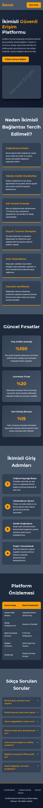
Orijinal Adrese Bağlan (15, 59)
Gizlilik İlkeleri (9, 790)
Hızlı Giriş (33, 5)
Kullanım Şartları (25, 790)
